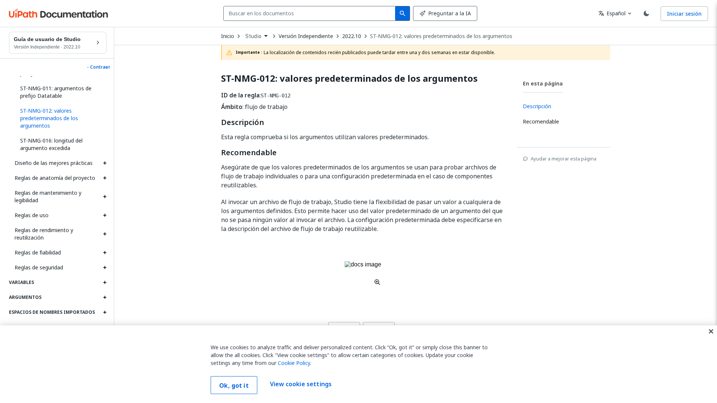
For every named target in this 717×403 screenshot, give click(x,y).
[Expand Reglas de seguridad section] (104, 267)
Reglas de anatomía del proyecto (55, 178)
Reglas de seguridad (39, 267)
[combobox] (311, 13)
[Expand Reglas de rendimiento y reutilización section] (104, 234)
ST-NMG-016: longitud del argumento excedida (51, 144)
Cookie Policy (294, 363)
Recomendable (249, 152)
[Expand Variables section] (104, 282)
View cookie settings (301, 384)
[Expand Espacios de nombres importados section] (104, 312)
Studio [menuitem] (253, 36)
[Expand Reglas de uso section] (104, 215)
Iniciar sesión (684, 14)
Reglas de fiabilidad (38, 252)
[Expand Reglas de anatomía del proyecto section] (104, 178)
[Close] (711, 331)
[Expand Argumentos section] (104, 297)
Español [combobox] (612, 13)
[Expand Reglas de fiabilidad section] (104, 252)
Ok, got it (234, 385)
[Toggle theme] (646, 13)
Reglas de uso (32, 215)
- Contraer (98, 67)
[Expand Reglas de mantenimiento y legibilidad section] (104, 196)
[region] (358, 364)
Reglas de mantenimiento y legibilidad (48, 196)
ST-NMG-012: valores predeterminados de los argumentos (441, 36)
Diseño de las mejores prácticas (54, 163)
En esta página (543, 83)
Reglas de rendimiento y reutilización (44, 233)
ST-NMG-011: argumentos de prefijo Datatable (55, 92)
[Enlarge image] (363, 273)
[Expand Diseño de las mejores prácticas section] (104, 163)
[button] (60, 118)
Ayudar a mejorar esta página (563, 158)
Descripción (242, 122)
